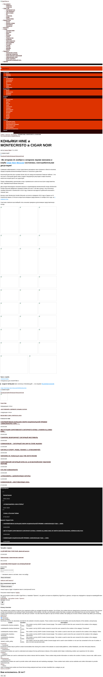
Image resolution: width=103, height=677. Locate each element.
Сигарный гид (10, 10)
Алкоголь (9, 16)
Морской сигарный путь (13, 60)
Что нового (6, 4)
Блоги (8, 21)
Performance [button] (4, 648)
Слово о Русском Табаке (11, 513)
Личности (9, 26)
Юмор (8, 49)
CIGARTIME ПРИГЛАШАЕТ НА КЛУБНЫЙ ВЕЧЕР (16, 564)
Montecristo (23, 388)
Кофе (8, 17)
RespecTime (7, 20)
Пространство (10, 41)
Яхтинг (8, 47)
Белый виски (7, 495)
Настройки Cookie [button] (13, 598)
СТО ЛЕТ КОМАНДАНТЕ (9, 470)
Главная (2, 134)
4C (7, 14)
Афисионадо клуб (11, 57)
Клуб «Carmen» (11, 58)
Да (4, 675)
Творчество (9, 38)
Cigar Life (6, 8)
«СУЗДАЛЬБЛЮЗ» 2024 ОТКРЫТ (13, 504)
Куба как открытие (12, 54)
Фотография (10, 42)
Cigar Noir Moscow (15, 163)
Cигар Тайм (7, 150)
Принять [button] (21, 598)
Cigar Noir (3, 388)
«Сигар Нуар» (5, 379)
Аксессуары (10, 18)
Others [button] (2, 664)
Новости (8, 5)
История (8, 44)
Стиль (5, 29)
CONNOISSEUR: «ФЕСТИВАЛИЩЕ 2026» (15, 482)
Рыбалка (9, 39)
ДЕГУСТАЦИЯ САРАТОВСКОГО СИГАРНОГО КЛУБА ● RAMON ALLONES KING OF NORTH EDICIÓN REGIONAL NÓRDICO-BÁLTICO (43, 530)
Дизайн (8, 48)
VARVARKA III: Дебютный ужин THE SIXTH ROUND (19, 456)
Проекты (6, 51)
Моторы (8, 32)
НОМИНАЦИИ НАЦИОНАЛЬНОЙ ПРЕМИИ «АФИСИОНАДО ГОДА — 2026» (26, 538)
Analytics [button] (3, 652)
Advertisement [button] (5, 658)
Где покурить (10, 11)
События (9, 7)
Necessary (5, 618)
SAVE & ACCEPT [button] (5, 668)
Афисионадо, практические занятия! (12, 557)
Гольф (8, 45)
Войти (18, 592)
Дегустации (9, 13)
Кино (7, 33)
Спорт (8, 36)
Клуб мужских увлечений (14, 55)
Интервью (9, 24)
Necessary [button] (4, 616)
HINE (18, 388)
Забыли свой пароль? (7, 580)
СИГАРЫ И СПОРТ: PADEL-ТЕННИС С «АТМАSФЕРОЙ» (20, 449)
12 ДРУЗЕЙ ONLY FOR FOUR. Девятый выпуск (15, 551)
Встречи (6, 27)
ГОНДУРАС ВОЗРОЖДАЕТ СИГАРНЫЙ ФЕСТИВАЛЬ (19, 437)
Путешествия (10, 30)
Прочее (5, 61)
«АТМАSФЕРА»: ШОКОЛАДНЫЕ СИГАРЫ (16, 476)
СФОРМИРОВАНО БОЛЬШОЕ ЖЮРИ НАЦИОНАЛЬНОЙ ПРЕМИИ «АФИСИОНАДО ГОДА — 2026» (33, 523)
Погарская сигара (11, 52)
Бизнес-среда (10, 23)
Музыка (8, 35)
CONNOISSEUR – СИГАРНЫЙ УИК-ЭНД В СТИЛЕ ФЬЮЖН (21, 443)
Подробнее (4, 598)
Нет (2, 675)
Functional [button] (3, 643)
